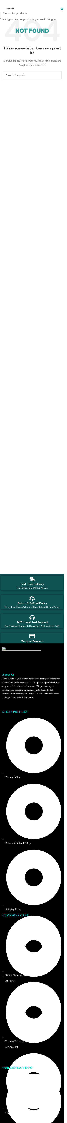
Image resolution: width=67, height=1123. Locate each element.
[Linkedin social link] (36, 2)
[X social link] (28, 2)
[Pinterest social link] (32, 2)
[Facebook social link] (23, 2)
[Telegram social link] (41, 2)
